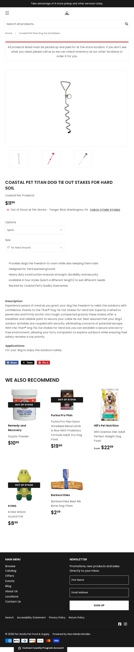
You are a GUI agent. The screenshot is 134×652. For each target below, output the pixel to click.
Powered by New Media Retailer (71, 634)
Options (10, 222)
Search (9, 617)
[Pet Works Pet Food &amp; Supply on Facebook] (119, 624)
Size (7, 240)
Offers (9, 576)
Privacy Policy (57, 617)
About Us (11, 591)
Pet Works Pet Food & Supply (32, 634)
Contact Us (13, 602)
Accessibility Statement (31, 617)
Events (9, 581)
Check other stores (105, 210)
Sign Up (99, 605)
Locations (11, 597)
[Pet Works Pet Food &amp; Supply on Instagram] (125, 624)
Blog (8, 586)
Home (8, 33)
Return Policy (76, 617)
